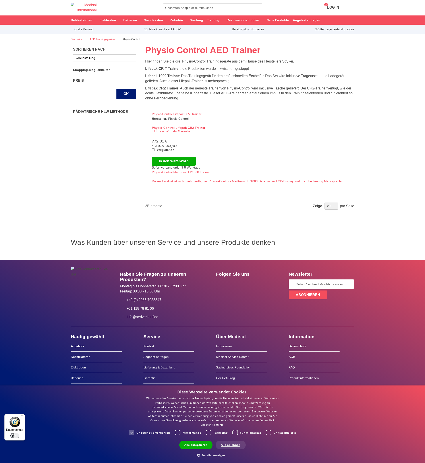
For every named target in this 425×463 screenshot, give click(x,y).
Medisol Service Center (232, 357)
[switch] (14, 435)
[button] (212, 455)
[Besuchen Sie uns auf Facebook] (220, 284)
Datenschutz (297, 346)
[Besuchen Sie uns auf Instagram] (246, 284)
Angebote (77, 346)
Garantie (149, 378)
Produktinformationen (304, 378)
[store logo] (84, 8)
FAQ (292, 367)
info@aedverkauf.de (142, 317)
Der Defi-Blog (225, 378)
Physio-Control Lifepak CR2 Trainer (176, 114)
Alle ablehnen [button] (230, 445)
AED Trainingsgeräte (103, 39)
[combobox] (212, 7)
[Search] (257, 8)
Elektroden (78, 367)
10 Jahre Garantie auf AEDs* (162, 29)
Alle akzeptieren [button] (195, 445)
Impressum (224, 346)
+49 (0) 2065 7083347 (144, 300)
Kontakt (148, 346)
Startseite (77, 39)
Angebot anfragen (156, 357)
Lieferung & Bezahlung (159, 367)
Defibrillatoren (80, 357)
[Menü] (22, 416)
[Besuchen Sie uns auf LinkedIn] (233, 284)
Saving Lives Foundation (233, 367)
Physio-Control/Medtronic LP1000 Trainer (181, 172)
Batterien (77, 378)
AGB (292, 357)
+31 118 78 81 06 (140, 308)
